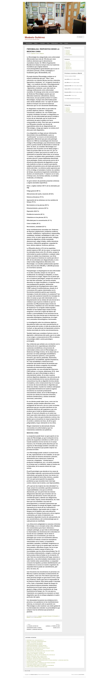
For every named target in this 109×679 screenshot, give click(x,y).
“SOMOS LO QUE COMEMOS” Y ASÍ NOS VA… (35, 653)
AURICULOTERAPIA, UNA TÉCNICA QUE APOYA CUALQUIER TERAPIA (40, 650)
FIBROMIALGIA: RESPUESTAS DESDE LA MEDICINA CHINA (38, 658)
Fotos (48, 43)
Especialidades (29, 43)
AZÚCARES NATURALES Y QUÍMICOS (33, 661)
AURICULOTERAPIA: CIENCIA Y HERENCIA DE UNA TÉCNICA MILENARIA (40, 662)
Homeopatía (45, 616)
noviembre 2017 (68, 64)
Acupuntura (40, 616)
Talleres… (36, 43)
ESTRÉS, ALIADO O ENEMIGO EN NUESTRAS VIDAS (36, 666)
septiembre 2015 (69, 68)
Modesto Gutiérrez (35, 37)
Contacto (66, 43)
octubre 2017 (68, 66)
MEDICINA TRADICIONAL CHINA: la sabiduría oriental (36, 656)
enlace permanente (37, 617)
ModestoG (42, 53)
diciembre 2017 (68, 63)
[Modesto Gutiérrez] (54, 33)
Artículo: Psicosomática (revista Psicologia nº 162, (35, 652)
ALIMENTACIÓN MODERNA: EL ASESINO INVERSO (36, 645)
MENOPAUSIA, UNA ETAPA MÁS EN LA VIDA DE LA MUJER (38, 648)
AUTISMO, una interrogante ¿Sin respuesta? (34, 642)
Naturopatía (49, 616)
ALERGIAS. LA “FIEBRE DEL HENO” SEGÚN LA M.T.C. (36, 657)
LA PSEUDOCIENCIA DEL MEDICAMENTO (34, 644)
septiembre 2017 (69, 67)
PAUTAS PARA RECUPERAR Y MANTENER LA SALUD (36, 646)
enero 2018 (68, 62)
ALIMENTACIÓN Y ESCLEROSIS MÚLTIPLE (34, 649)
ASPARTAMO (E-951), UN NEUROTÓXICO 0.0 (35, 640)
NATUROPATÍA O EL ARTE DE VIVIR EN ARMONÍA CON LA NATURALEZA (40, 654)
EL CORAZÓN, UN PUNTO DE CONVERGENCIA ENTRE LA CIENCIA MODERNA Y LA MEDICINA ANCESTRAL (47, 660)
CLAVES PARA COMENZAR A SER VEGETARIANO (36, 664)
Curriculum (42, 43)
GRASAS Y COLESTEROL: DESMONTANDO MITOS (36, 641)
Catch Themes (81, 674)
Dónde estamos (54, 43)
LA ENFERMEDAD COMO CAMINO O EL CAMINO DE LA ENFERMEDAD (40, 665)
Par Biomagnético (55, 616)
